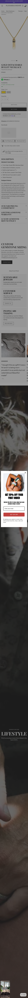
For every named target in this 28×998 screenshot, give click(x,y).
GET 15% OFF (14, 514)
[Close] (25, 473)
